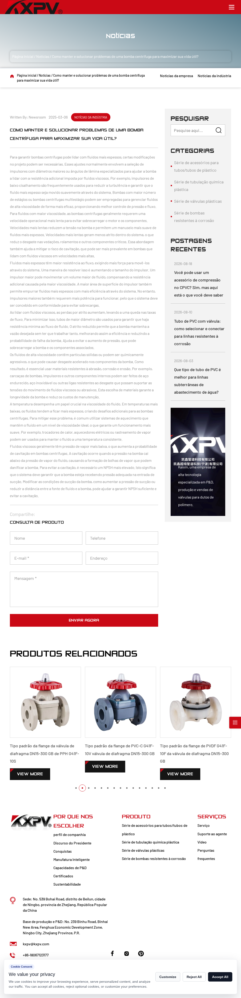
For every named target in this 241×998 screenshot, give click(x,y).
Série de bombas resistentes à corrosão (194, 216)
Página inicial (22, 56)
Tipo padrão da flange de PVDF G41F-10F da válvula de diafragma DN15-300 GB (194, 753)
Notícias (42, 56)
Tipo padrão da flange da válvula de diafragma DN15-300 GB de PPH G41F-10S (44, 753)
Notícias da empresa (176, 75)
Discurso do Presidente (72, 843)
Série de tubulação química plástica (199, 185)
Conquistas (62, 851)
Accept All (220, 977)
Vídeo (202, 842)
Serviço (203, 825)
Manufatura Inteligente (71, 859)
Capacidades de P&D (70, 867)
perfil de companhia (69, 834)
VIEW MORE (30, 774)
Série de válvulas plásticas (198, 201)
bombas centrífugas (47, 157)
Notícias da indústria (214, 75)
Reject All (194, 977)
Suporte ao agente (212, 834)
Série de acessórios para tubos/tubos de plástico (196, 166)
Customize (167, 977)
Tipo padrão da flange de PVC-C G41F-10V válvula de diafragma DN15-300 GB (120, 749)
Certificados (63, 876)
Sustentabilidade (67, 884)
